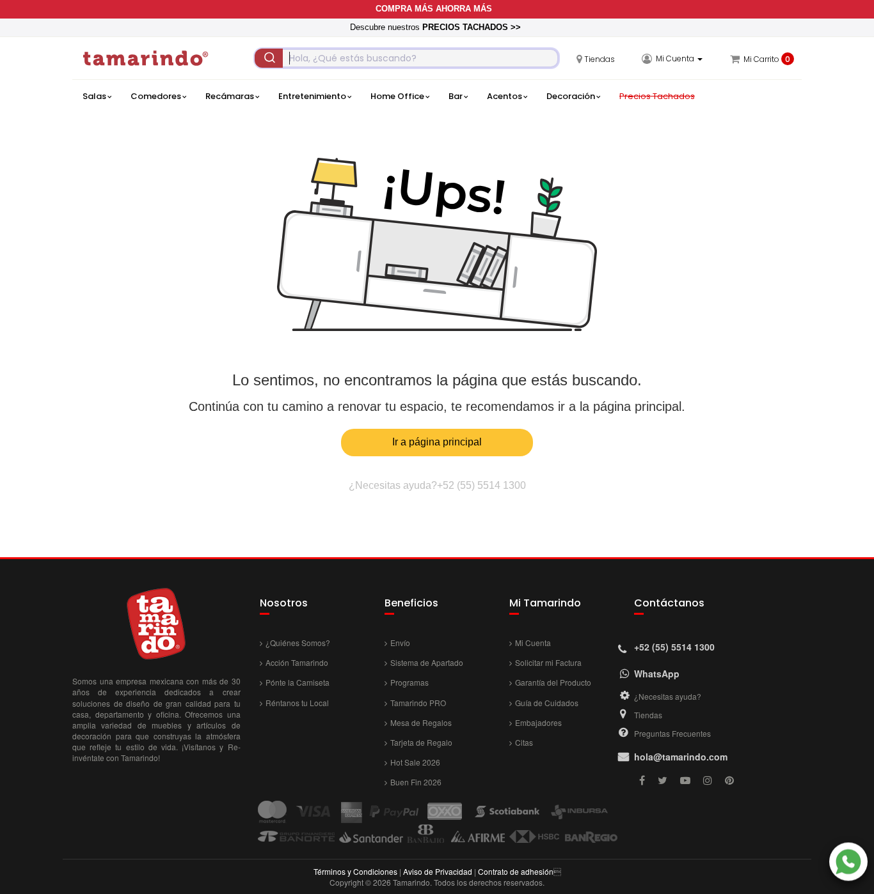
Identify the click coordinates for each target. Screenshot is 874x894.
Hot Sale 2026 (415, 762)
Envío (400, 642)
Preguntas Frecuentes (672, 733)
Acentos (504, 96)
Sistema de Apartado (426, 662)
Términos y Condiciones (355, 871)
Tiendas (648, 714)
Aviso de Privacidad (437, 871)
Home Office (397, 96)
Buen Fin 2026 (415, 781)
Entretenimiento (312, 96)
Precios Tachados (657, 96)
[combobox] (407, 58)
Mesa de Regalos (421, 722)
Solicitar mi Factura (548, 662)
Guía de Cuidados (546, 702)
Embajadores (538, 722)
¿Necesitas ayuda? (667, 696)
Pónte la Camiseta (298, 682)
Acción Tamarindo (297, 662)
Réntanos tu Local (297, 702)
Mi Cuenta (533, 642)
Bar (456, 96)
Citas (524, 742)
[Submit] (269, 58)
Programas (409, 682)
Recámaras (229, 96)
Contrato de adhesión (515, 871)
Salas (94, 96)
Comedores (156, 96)
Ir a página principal (437, 441)
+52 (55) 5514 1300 (481, 485)
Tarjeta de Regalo (421, 742)
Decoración (570, 96)
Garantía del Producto (553, 682)
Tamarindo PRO (418, 702)
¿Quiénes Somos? (298, 642)
